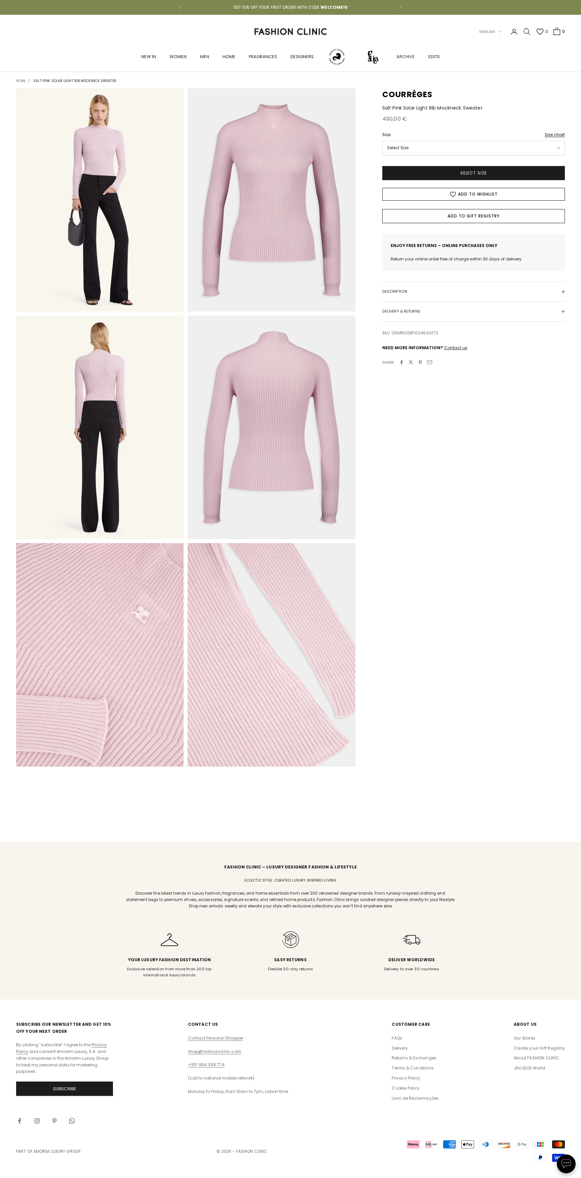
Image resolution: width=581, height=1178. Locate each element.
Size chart (555, 134)
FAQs (397, 1038)
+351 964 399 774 (206, 1064)
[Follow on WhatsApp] (72, 1121)
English (487, 31)
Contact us (455, 348)
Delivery (400, 1048)
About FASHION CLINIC (536, 1058)
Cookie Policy (406, 1088)
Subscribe (64, 1089)
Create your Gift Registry (539, 1048)
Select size (473, 173)
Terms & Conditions (413, 1068)
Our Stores (524, 1038)
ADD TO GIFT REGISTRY (473, 216)
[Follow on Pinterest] (54, 1121)
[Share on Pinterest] (420, 362)
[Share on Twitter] (411, 362)
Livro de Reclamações (415, 1098)
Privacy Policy (406, 1078)
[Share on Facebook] (401, 362)
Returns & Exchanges (414, 1058)
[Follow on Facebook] (19, 1121)
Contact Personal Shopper (215, 1038)
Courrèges (407, 94)
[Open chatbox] (566, 1163)
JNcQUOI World (529, 1068)
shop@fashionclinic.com (214, 1051)
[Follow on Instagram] (37, 1121)
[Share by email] (429, 362)
